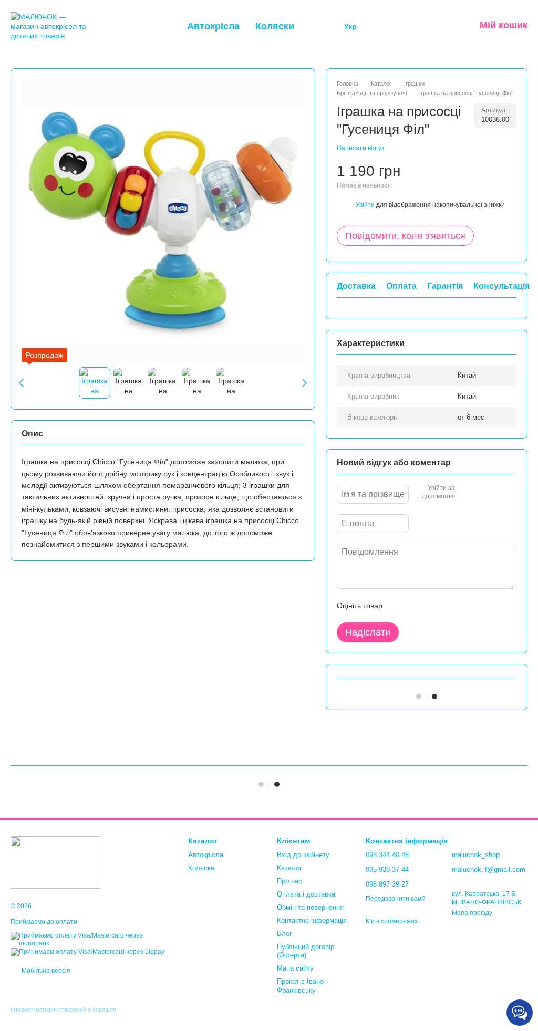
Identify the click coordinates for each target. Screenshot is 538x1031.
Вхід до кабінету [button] (303, 855)
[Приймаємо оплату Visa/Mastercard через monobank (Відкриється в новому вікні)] (91, 939)
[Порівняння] (385, 26)
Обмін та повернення (310, 907)
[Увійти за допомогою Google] (483, 492)
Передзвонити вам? (396, 898)
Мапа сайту (295, 968)
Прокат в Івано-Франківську (301, 985)
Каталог (289, 868)
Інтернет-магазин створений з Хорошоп (63, 1009)
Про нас (289, 881)
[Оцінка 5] (467, 605)
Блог (284, 934)
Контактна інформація (312, 920)
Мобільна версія (45, 970)
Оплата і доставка (306, 894)
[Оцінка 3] (433, 605)
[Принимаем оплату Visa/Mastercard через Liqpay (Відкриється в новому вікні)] (87, 951)
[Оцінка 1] (399, 605)
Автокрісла (213, 26)
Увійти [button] (365, 205)
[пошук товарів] (322, 26)
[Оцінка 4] (450, 605)
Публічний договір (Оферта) (305, 951)
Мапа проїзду (472, 913)
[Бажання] (412, 26)
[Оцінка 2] (416, 605)
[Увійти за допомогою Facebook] (466, 492)
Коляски (274, 26)
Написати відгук (360, 148)
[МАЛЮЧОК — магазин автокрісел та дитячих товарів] (55, 862)
